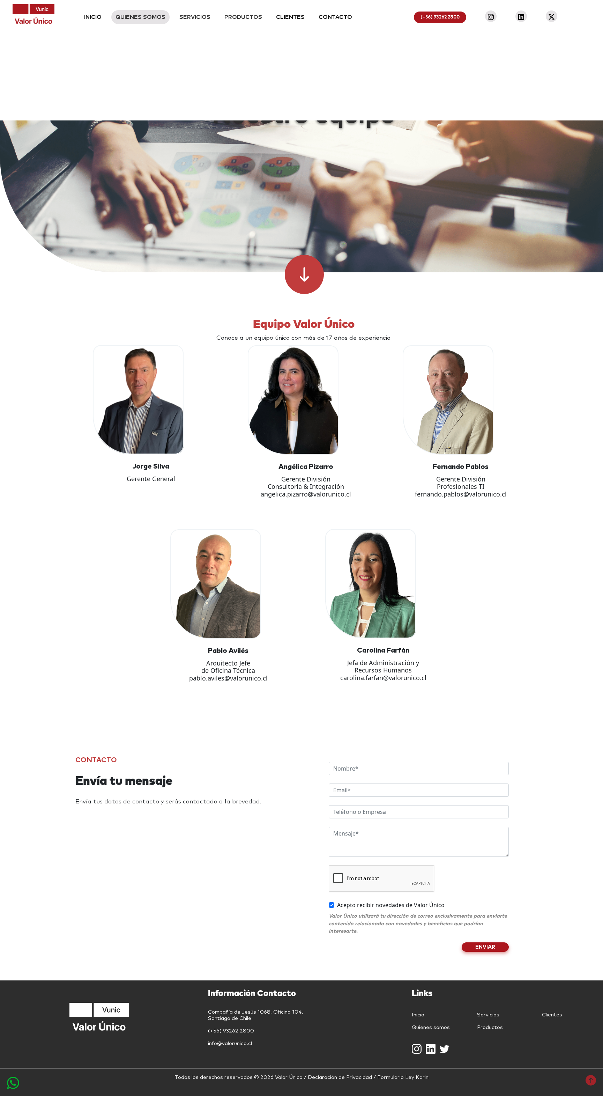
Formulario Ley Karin (403, 1077)
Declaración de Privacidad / (342, 1077)
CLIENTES (290, 17)
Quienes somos (431, 1027)
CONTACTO (335, 17)
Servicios (488, 1014)
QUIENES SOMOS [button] (140, 17)
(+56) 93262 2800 (440, 17)
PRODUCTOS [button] (243, 17)
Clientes (552, 1014)
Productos (490, 1027)
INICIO (93, 17)
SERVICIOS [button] (195, 17)
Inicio (418, 1014)
